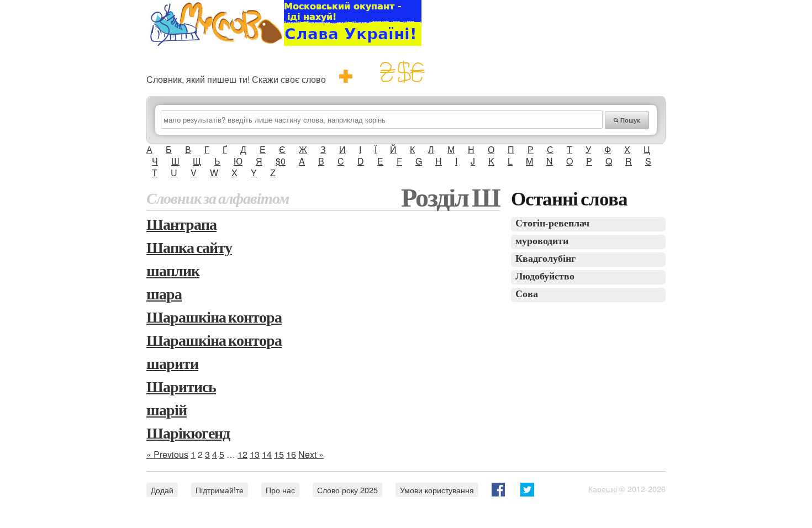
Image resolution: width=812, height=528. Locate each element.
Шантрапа (181, 225)
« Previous (167, 454)
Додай (162, 489)
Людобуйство (544, 277)
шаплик (172, 272)
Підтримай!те (220, 489)
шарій (166, 411)
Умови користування (437, 489)
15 (279, 454)
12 (242, 454)
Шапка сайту (189, 248)
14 (267, 454)
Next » (311, 454)
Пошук (629, 120)
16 (291, 454)
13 (255, 454)
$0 (281, 161)
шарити (172, 364)
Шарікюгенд (188, 434)
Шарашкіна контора (214, 318)
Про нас (280, 489)
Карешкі (602, 488)
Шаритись (181, 388)
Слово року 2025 (347, 489)
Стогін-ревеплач (552, 224)
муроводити (541, 241)
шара (164, 295)
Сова (526, 294)
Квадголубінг (545, 259)
